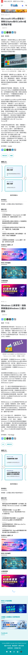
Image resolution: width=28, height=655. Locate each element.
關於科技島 (7, 646)
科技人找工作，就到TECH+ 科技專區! (15, 1)
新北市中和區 (10, 168)
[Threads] (21, 652)
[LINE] (17, 652)
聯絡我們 (14, 646)
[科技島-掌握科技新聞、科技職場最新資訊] (14, 5)
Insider (10, 146)
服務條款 (10, 648)
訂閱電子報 (17, 648)
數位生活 (5, 155)
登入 (10, 204)
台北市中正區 (10, 181)
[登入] (22, 6)
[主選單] (2, 6)
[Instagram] (14, 652)
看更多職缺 (13, 195)
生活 (6, 15)
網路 (12, 155)
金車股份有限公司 (11, 187)
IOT (9, 15)
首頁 (3, 15)
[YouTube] (10, 652)
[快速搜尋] (26, 6)
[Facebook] (7, 652)
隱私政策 (21, 646)
